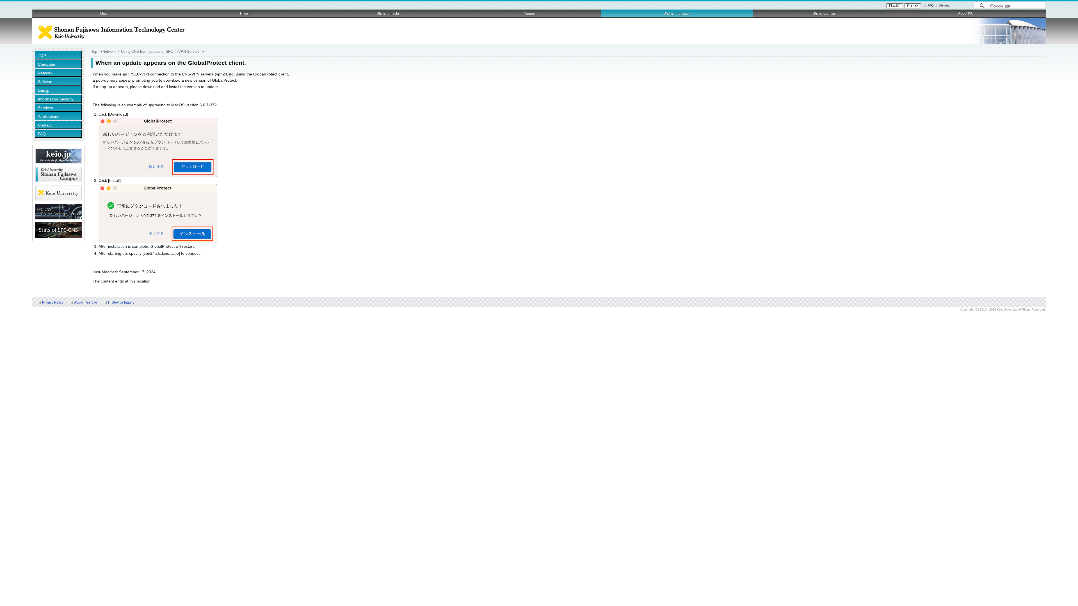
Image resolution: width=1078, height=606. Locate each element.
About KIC (966, 13)
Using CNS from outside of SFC (147, 51)
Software (46, 81)
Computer (47, 64)
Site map (944, 5)
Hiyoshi (246, 13)
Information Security (56, 99)
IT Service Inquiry (121, 302)
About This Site (85, 302)
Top (94, 51)
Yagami (530, 13)
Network (45, 73)
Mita (103, 13)
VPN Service (189, 51)
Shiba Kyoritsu (824, 13)
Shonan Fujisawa (677, 13)
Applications (48, 116)
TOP (42, 55)
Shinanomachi (388, 13)
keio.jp (43, 90)
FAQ (931, 5)
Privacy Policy (53, 302)
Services (45, 107)
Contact (45, 125)
